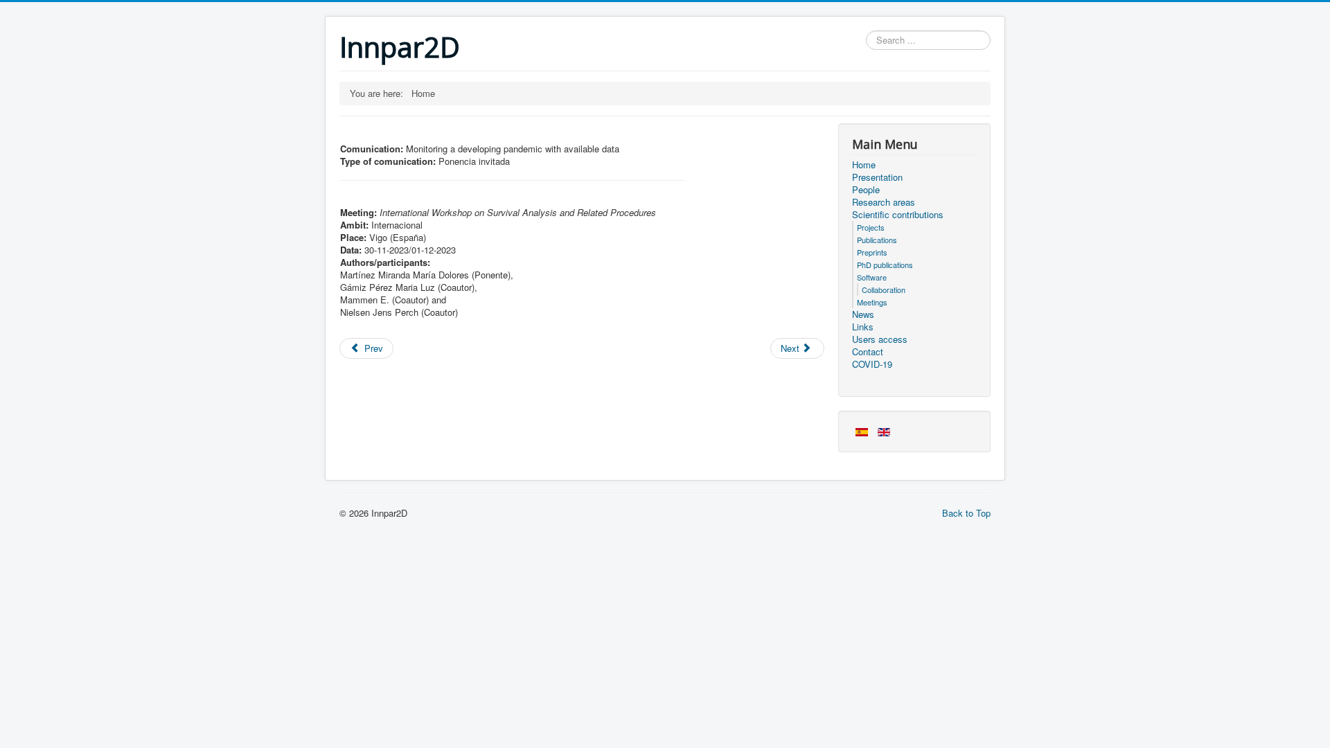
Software (872, 277)
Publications (877, 239)
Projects (871, 227)
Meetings (872, 302)
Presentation (877, 177)
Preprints (872, 252)
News (863, 314)
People (866, 190)
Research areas (883, 202)
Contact (867, 352)
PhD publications (885, 264)
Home (864, 165)
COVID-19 (872, 364)
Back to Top (966, 512)
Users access (879, 339)
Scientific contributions (897, 214)
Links (863, 327)
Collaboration (883, 289)
